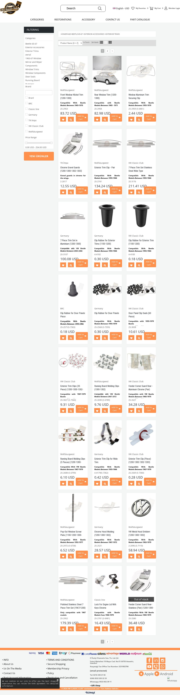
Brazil (31, 98)
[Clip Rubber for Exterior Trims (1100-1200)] (107, 216)
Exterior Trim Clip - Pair (104, 167)
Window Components (35, 73)
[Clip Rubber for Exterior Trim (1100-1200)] (141, 216)
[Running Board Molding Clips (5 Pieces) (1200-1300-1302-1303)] (73, 435)
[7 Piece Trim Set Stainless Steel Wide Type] (141, 143)
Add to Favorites (63, 119)
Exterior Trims (32, 51)
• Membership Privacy (57, 668)
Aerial (28, 54)
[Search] (99, 8)
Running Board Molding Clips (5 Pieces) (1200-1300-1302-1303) (72, 462)
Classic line (34, 109)
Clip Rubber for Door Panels (106, 313)
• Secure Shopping (56, 664)
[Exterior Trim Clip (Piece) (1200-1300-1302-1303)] (141, 435)
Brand (28, 86)
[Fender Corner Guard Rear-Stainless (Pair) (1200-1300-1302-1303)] (141, 580)
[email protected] (98, 670)
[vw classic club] (11, 8)
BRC (30, 103)
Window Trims (32, 69)
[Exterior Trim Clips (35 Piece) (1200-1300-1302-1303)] (73, 362)
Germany (33, 114)
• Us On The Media (12, 668)
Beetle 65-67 (31, 43)
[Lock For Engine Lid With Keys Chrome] (107, 580)
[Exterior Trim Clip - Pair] (107, 143)
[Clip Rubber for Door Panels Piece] (73, 289)
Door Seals (30, 76)
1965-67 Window (33, 58)
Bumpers (29, 84)
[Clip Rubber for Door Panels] (107, 289)
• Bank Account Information (16, 677)
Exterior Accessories (34, 47)
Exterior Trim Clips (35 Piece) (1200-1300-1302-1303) (71, 389)
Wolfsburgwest (36, 131)
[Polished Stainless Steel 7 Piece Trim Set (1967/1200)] (73, 580)
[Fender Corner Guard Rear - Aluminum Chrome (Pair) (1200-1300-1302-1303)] (141, 362)
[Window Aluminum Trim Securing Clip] (141, 71)
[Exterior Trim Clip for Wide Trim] (107, 435)
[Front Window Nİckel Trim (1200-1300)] (73, 71)
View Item (71, 119)
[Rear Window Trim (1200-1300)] (107, 71)
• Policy (50, 673)
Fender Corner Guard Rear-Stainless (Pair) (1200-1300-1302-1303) (141, 608)
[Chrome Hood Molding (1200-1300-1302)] (107, 507)
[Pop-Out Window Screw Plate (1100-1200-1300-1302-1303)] (73, 507)
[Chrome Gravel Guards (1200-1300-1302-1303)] (73, 143)
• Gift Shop (95, 685)
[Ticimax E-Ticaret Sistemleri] (90, 692)
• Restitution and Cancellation (61, 677)
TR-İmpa (32, 120)
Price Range (31, 137)
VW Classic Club (36, 126)
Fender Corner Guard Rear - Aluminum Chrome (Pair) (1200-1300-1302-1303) (141, 389)
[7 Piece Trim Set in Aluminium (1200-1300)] (73, 216)
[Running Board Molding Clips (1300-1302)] (107, 362)
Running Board (32, 80)
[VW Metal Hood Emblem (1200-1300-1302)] (141, 507)
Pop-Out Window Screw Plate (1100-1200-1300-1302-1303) (71, 535)
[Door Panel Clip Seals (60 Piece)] (141, 289)
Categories (30, 38)
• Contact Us (8, 673)
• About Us (7, 664)
